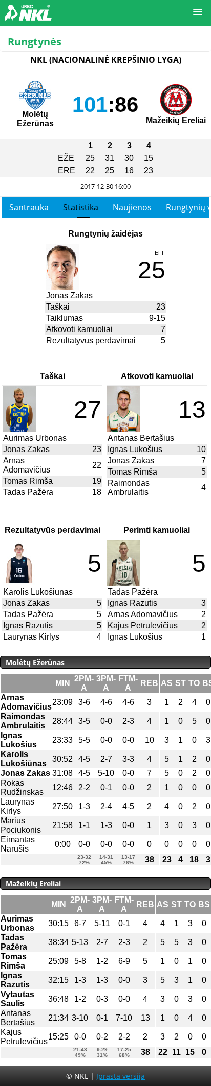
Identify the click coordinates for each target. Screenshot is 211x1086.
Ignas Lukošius (135, 449)
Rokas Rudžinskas (22, 787)
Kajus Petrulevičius (143, 625)
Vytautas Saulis (17, 999)
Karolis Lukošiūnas (38, 591)
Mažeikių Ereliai (176, 120)
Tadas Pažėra (28, 492)
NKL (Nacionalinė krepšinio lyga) (105, 59)
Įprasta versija (120, 1076)
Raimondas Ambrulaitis (129, 488)
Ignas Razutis (28, 625)
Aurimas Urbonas (35, 438)
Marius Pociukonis (21, 825)
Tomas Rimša (28, 481)
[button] (197, 12)
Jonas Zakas (69, 295)
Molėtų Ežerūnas (35, 119)
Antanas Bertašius (141, 438)
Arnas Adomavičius (26, 465)
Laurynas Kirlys (31, 636)
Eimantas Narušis (18, 844)
